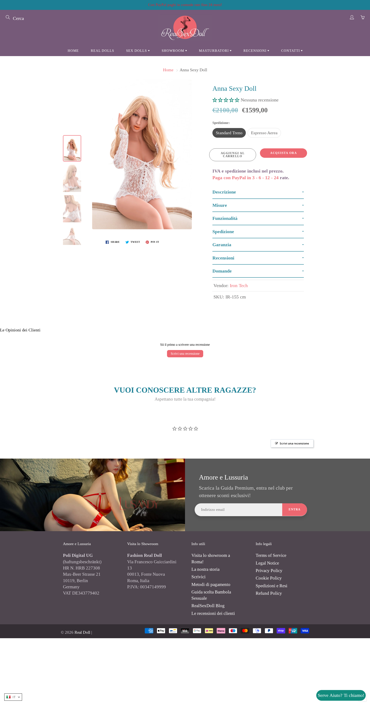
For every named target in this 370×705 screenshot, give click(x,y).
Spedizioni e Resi (271, 585)
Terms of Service (271, 555)
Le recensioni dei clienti (213, 613)
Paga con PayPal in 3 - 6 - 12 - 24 (245, 177)
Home (73, 50)
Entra (295, 509)
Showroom (173, 50)
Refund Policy (269, 593)
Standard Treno (229, 132)
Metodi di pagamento (210, 584)
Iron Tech (239, 285)
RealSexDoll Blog (208, 605)
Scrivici (198, 576)
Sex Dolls (137, 50)
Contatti (291, 50)
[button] (226, 100)
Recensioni (255, 50)
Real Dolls (102, 50)
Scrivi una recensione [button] (294, 443)
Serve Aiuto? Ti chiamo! (341, 695)
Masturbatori (214, 50)
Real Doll (82, 632)
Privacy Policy (269, 570)
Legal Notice (267, 563)
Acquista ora (283, 153)
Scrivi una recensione (185, 353)
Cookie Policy (269, 578)
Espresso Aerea (264, 132)
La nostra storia (205, 569)
